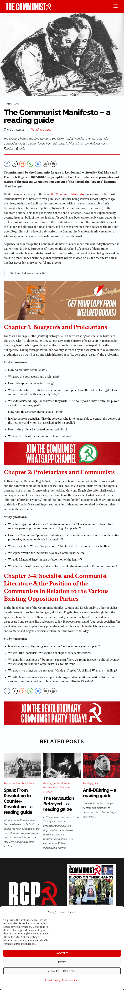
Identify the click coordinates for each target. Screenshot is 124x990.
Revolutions (28, 783)
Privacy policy (69, 980)
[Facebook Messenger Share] (38, 164)
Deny (62, 962)
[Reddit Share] (22, 164)
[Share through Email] (46, 164)
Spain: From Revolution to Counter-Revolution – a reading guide (18, 801)
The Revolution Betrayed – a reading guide (58, 804)
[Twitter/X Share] (15, 164)
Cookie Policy (52, 980)
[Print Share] (53, 164)
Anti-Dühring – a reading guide (99, 792)
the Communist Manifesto (67, 194)
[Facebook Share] (7, 164)
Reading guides (41, 129)
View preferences (62, 971)
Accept (62, 953)
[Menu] (115, 6)
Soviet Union (63, 787)
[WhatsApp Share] (30, 164)
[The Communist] (28, 9)
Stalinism (48, 791)
